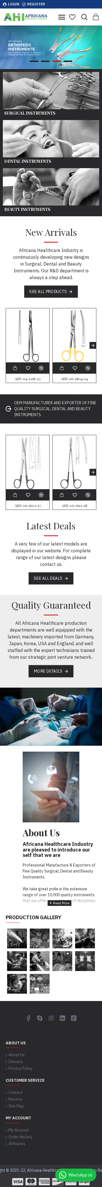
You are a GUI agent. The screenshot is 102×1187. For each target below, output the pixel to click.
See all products (48, 291)
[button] (9, 345)
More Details (48, 670)
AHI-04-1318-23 (28, 379)
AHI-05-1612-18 (74, 505)
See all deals (48, 578)
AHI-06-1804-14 (74, 379)
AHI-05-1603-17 (28, 505)
